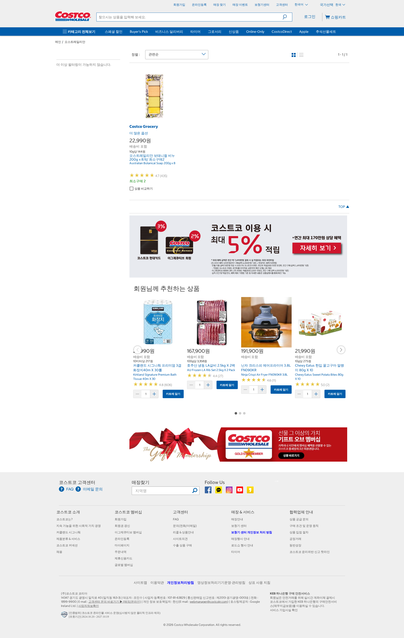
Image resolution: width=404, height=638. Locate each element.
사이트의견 (180, 539)
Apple (303, 31)
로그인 (309, 16)
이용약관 (157, 582)
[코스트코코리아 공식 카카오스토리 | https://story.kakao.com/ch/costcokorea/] (250, 491)
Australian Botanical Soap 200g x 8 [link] (152, 163)
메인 (58, 42)
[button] (287, 17)
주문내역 (120, 552)
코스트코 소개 (68, 512)
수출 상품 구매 (182, 545)
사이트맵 (140, 582)
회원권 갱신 (122, 526)
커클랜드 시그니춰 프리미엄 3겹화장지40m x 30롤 (157, 367)
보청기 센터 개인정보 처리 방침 (251, 532)
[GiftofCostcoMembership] (238, 459)
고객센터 (180, 512)
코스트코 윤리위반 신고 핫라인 (310, 552)
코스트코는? (64, 519)
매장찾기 (140, 482)
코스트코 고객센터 (77, 482)
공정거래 (295, 539)
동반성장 (295, 545)
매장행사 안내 (240, 539)
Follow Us (215, 482)
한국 (338, 5)
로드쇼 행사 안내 (242, 545)
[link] (153, 117)
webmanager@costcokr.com (208, 602)
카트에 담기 (173, 394)
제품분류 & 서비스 (68, 539)
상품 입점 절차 (299, 532)
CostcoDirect (282, 31)
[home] (73, 16)
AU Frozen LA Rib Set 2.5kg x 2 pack (211, 370)
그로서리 (214, 31)
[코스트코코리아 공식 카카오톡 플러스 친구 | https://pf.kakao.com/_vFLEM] (219, 491)
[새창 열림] (65, 616)
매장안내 (237, 519)
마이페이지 (122, 545)
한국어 (299, 4)
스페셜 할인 (113, 31)
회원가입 (120, 519)
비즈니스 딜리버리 (169, 31)
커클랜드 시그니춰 (68, 532)
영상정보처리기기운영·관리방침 (221, 582)
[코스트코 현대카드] (238, 275)
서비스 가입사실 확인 (284, 610)
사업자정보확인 (88, 606)
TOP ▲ (343, 207)
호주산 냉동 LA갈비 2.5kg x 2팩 (211, 365)
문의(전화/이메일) (185, 526)
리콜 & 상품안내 (183, 532)
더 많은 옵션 (138, 133)
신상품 (234, 31)
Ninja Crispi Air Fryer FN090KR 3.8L (264, 374)
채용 (59, 552)
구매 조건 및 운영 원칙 (304, 526)
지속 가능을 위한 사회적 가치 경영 (78, 526)
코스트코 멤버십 (128, 512)
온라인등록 (122, 539)
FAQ (176, 519)
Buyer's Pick (139, 31)
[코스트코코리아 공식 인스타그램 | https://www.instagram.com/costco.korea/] (229, 491)
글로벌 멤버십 (124, 565)
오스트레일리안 (75, 42)
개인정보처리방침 (180, 582)
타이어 (195, 31)
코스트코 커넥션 (67, 545)
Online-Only (255, 31)
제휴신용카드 (123, 558)
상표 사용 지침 (259, 582)
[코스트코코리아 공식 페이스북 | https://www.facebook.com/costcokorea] (208, 491)
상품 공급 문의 (299, 519)
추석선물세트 (326, 31)
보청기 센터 (239, 526)
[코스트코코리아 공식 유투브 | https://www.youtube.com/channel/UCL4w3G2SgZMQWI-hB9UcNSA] (240, 491)
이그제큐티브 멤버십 (128, 532)
